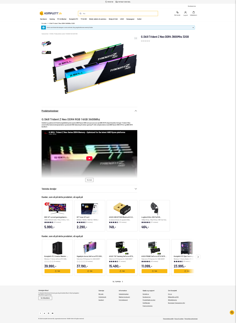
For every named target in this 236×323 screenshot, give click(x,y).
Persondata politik (168, 318)
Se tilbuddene (45, 298)
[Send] (80, 13)
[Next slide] (135, 69)
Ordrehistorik (102, 297)
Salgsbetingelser (124, 294)
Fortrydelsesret (123, 300)
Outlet (139, 19)
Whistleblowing (172, 300)
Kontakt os (146, 294)
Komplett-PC (73, 19)
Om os (170, 294)
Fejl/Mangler (146, 303)
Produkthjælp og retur (149, 300)
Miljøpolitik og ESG (173, 297)
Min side (101, 294)
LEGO (122, 19)
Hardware (43, 19)
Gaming (52, 19)
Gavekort (101, 300)
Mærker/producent (124, 297)
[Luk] (193, 27)
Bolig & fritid (113, 19)
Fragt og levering (147, 306)
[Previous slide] (53, 69)
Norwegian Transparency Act (176, 303)
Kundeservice (147, 297)
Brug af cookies (179, 318)
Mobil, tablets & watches (97, 19)
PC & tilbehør (62, 19)
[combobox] (118, 13)
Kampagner (130, 19)
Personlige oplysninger (191, 318)
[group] (94, 68)
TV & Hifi (84, 19)
